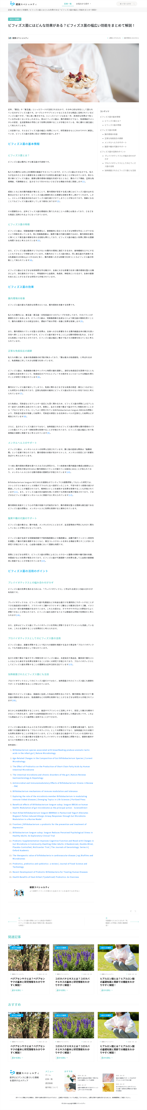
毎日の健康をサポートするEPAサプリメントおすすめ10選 (126, 1079)
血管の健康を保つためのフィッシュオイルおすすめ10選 (88, 1088)
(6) (38, 377)
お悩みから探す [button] (82, 3)
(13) (43, 560)
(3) (38, 240)
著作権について (51, 1087)
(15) (70, 664)
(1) (83, 181)
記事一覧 (68, 3)
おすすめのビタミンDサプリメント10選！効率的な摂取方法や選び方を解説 (126, 1089)
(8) (25, 416)
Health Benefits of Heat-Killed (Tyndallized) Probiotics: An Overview (46, 877)
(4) (31, 260)
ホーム (48, 1075)
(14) (18, 615)
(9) (48, 433)
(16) (14, 700)
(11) (16, 491)
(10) (68, 472)
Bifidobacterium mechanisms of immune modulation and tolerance (45, 791)
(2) (58, 201)
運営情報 (49, 1083)
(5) (81, 321)
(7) (21, 393)
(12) (70, 495)
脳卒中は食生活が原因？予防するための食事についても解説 (88, 1079)
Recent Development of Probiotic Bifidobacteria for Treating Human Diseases (50, 872)
